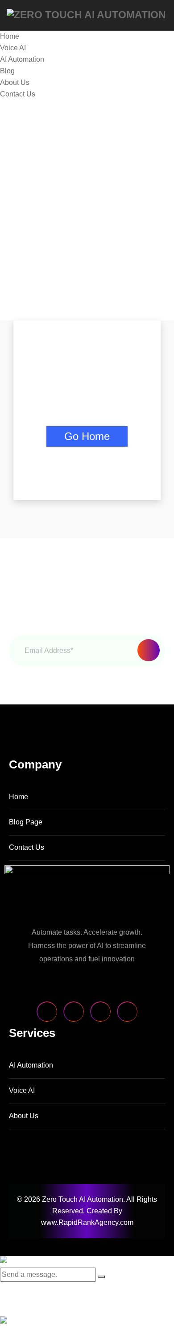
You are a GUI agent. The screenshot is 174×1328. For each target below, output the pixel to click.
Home (9, 36)
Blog (7, 71)
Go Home (87, 436)
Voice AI (13, 48)
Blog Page (25, 822)
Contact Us (17, 94)
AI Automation (22, 59)
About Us (14, 82)
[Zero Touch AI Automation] (86, 14)
